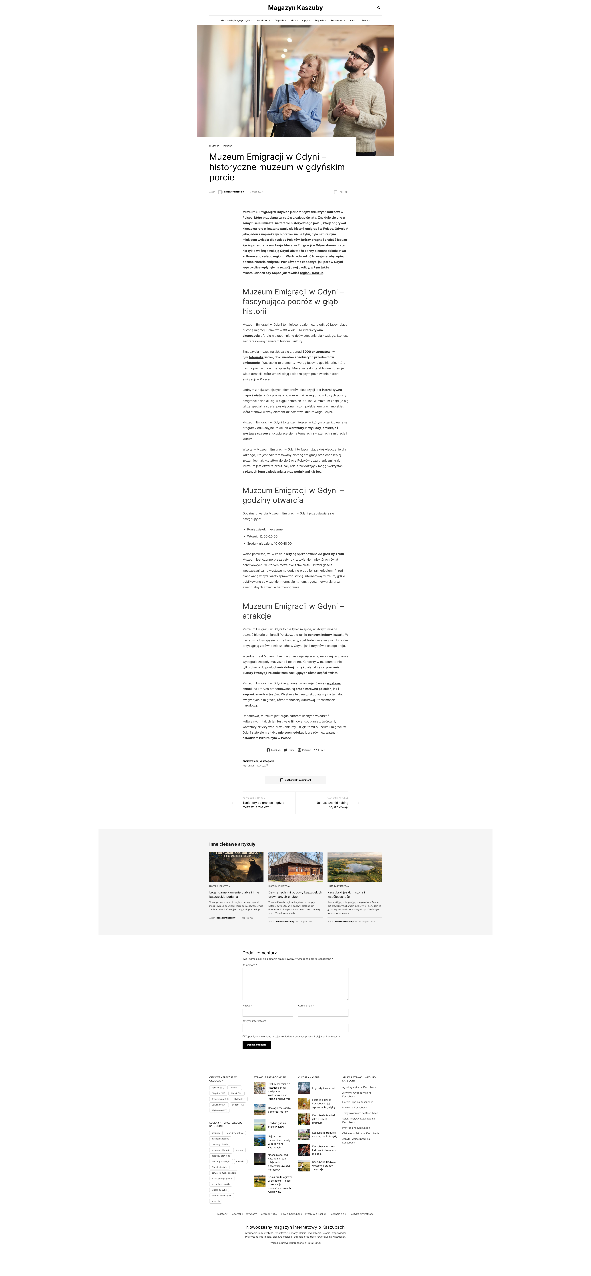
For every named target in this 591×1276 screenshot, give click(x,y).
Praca (365, 20)
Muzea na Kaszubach (354, 1107)
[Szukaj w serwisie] (379, 8)
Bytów (239, 1099)
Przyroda (319, 20)
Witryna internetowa (254, 1020)
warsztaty (296, 428)
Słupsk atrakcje (219, 1167)
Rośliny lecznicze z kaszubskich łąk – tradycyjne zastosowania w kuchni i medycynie (279, 1091)
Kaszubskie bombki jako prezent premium (323, 1119)
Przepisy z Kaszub (315, 1213)
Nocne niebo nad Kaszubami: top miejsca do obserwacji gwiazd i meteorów (279, 1162)
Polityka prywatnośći (362, 1213)
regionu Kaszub (311, 273)
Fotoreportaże (268, 1213)
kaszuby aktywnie (221, 1150)
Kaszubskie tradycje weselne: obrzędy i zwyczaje (324, 1165)
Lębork (238, 1104)
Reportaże (237, 1213)
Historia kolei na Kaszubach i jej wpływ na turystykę (323, 1103)
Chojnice (218, 1093)
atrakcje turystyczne (222, 1178)
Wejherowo (219, 1110)
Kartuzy (218, 1087)
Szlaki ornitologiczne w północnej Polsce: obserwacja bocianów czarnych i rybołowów (280, 1184)
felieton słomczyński (222, 1195)
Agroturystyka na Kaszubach (359, 1087)
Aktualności (262, 20)
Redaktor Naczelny (234, 191)
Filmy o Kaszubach (291, 1213)
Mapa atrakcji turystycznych (235, 20)
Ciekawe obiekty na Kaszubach (360, 1133)
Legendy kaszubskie (324, 1088)
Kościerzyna (220, 1099)
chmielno (240, 1161)
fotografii (256, 357)
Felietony (222, 1213)
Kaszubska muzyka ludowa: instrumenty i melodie (324, 1150)
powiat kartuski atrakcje (224, 1172)
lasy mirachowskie (221, 1184)
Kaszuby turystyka (221, 1161)
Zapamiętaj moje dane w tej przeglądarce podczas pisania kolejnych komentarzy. (292, 1036)
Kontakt (354, 20)
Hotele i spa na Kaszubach (357, 1101)
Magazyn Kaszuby (295, 7)
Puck (235, 1087)
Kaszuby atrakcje (234, 1133)
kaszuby (216, 1133)
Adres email (306, 1005)
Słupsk (236, 1093)
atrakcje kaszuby (220, 1138)
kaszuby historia (220, 1144)
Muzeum (249, 212)
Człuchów (219, 1104)
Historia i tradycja (299, 20)
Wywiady (251, 1213)
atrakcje (216, 1201)
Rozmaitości (337, 20)
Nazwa (248, 1005)
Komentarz (250, 964)
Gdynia (340, 228)
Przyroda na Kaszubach (356, 1127)
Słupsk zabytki (219, 1190)
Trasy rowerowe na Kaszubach (360, 1113)
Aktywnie (279, 20)
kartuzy (239, 1150)
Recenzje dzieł (338, 1213)
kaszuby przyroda (221, 1155)
